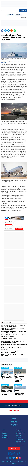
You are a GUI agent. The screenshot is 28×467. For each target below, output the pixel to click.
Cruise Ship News (20, 433)
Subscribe (14, 448)
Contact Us (14, 422)
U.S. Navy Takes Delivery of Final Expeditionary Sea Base (7, 377)
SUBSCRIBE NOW (23, 10)
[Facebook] (7, 458)
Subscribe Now (19, 228)
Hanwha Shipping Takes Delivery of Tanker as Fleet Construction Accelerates (13, 325)
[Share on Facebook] (2, 30)
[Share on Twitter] (5, 30)
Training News (19, 439)
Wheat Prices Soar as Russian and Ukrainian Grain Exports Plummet (12, 329)
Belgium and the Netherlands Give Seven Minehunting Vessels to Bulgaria (19, 378)
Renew (20, 405)
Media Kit (23, 17)
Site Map (14, 425)
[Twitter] (13, 458)
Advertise (14, 419)
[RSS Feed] (17, 458)
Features (4, 432)
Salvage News (19, 437)
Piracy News (19, 430)
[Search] (3, 10)
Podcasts (4, 433)
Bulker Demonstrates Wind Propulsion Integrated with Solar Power (19, 393)
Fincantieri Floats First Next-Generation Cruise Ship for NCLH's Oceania (13, 335)
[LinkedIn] (10, 458)
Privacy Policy (14, 424)
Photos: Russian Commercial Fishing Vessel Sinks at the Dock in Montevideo (14, 332)
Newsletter (15, 405)
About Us (14, 418)
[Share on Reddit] (11, 30)
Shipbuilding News (20, 432)
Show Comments (14, 410)
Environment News (20, 443)
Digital (9, 405)
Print (6, 405)
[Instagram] (20, 458)
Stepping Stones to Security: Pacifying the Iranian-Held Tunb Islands (12, 351)
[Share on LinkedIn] (8, 30)
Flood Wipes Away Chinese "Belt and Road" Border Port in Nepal (7, 392)
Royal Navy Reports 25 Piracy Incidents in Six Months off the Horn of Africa (12, 342)
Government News (20, 441)
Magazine (4, 435)
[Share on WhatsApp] (15, 30)
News (3, 430)
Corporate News (20, 445)
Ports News (18, 435)
